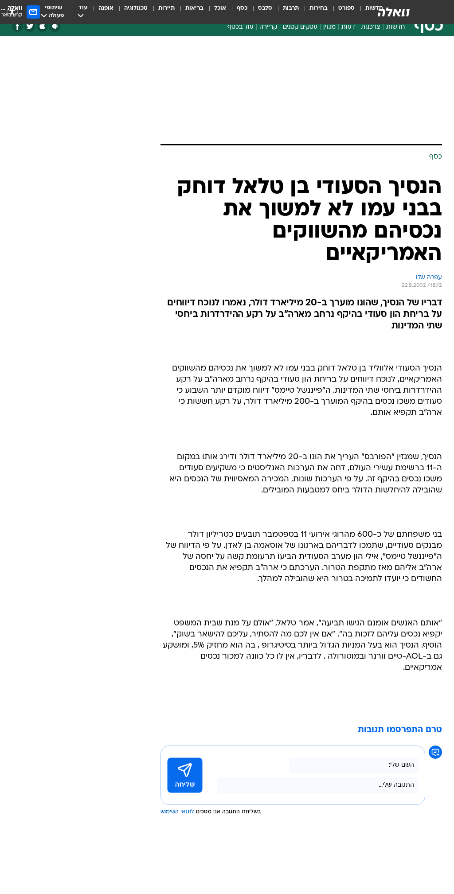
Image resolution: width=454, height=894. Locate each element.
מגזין (329, 27)
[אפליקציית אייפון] (42, 26)
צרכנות (370, 27)
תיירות (166, 8)
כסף (242, 8)
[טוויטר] (29, 26)
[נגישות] (12, 11)
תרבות (291, 8)
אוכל (220, 8)
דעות (348, 27)
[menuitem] (341, 12)
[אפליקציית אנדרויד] (54, 26)
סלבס (265, 8)
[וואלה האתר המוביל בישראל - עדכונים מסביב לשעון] (394, 12)
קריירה (268, 27)
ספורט (346, 8)
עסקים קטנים (300, 27)
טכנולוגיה (136, 8)
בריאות (194, 8)
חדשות (395, 27)
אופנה (106, 8)
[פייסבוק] (17, 26)
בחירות (318, 8)
